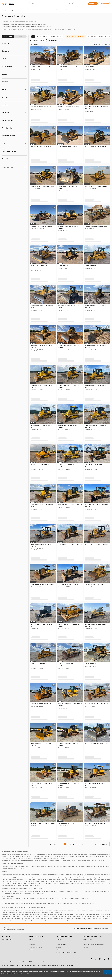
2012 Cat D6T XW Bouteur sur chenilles (96, 743)
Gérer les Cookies (95, 971)
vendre (15, 866)
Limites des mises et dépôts (35, 947)
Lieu (67, 10)
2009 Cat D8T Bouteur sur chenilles (68, 106)
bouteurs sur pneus (26, 29)
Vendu (20, 36)
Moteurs (58, 950)
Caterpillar (28, 24)
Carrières (4, 942)
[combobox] (99, 36)
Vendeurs (31, 942)
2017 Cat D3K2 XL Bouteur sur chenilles (96, 544)
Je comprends (107, 972)
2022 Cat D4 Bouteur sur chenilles (41, 146)
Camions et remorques (61, 944)
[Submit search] (72, 4)
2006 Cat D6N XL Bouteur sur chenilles (96, 186)
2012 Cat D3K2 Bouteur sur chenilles (68, 584)
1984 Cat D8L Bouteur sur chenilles (95, 584)
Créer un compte (104, 3)
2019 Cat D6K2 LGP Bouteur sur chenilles (70, 504)
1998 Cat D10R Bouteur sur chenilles (41, 226)
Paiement (31, 950)
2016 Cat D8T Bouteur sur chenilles (41, 703)
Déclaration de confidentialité (8, 962)
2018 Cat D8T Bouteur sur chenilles (68, 67)
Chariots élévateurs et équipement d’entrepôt (66, 952)
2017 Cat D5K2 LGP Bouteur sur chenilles (70, 544)
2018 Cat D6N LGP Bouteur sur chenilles (96, 703)
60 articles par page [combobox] (101, 844)
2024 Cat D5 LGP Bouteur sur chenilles (96, 266)
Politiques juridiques (22, 962)
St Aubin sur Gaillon (14, 856)
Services (49, 10)
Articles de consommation (62, 942)
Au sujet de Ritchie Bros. (7, 939)
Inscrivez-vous (6, 29)
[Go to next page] (85, 844)
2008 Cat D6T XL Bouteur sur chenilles (96, 226)
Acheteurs (31, 939)
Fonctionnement (39, 10)
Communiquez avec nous (100, 928)
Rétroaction (85, 947)
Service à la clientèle (87, 939)
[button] (76, 36)
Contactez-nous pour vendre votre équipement (93, 944)
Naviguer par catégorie (8, 10)
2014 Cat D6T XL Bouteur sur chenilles (69, 146)
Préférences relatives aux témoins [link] (37, 962)
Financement (59, 10)
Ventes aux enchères (24, 10)
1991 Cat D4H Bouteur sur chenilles (95, 823)
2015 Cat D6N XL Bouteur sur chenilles (96, 146)
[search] (25, 167)
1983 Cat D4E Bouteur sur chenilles (41, 67)
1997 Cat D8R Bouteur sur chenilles (68, 823)
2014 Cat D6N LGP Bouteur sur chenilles (42, 186)
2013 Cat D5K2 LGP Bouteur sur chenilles (43, 823)
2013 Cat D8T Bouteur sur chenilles (41, 106)
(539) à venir (8, 36)
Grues (57, 955)
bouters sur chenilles (42, 29)
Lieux (84, 942)
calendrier (15, 860)
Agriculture (58, 947)
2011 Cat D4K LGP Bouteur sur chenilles (42, 584)
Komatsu (34, 24)
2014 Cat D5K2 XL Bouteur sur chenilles (69, 266)
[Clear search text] (70, 4)
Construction (59, 939)
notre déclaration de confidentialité (12, 973)
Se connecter (92, 3)
